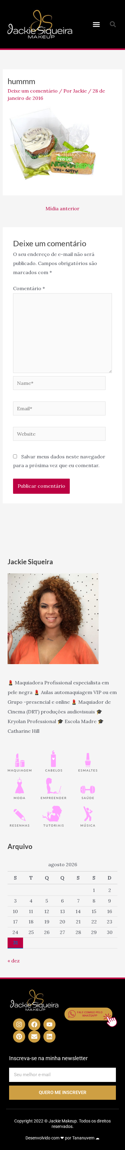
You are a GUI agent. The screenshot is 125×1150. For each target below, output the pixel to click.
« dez (14, 961)
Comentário (29, 288)
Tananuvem (83, 1137)
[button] (96, 24)
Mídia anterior (62, 208)
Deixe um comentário (33, 91)
